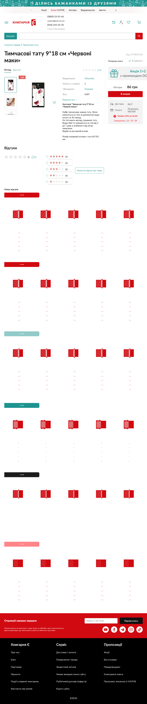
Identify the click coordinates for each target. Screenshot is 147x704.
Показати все (68, 100)
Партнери (16, 605)
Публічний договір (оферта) (71, 619)
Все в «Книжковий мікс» (109, 195)
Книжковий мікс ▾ (19, 195)
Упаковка (89, 89)
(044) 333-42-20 (55, 24)
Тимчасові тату (30, 44)
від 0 (130, 104)
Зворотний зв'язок (66, 605)
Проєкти (15, 612)
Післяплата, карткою (133, 110)
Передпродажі (112, 605)
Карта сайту (63, 627)
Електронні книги (113, 612)
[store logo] (25, 22)
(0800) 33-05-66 (55, 16)
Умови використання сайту (71, 612)
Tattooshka (89, 78)
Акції (107, 590)
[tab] (52, 147)
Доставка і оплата (66, 590)
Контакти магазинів (21, 627)
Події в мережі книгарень (25, 619)
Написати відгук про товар (89, 170)
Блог (13, 598)
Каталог (10, 36)
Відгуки (17, 69)
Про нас (15, 590)
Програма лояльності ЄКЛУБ (120, 619)
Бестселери (110, 598)
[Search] (139, 36)
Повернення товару (67, 598)
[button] (11, 84)
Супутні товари (12, 44)
